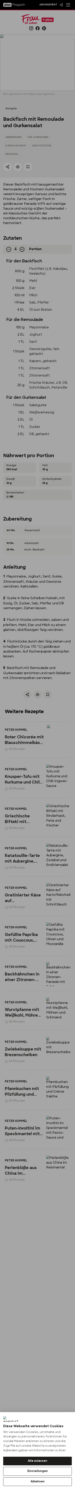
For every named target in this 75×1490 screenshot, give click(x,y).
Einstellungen (37, 1471)
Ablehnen (38, 1481)
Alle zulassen (37, 1461)
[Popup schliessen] (37, 745)
